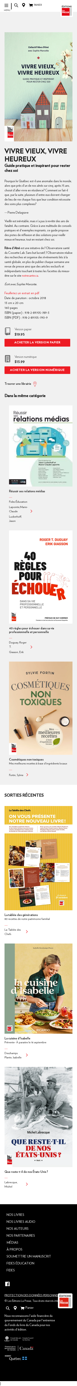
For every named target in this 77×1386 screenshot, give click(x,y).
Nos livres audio (21, 1221)
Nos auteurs (18, 1228)
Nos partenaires (21, 1235)
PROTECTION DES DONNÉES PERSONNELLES (34, 1295)
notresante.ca (30, 275)
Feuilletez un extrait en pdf (22, 293)
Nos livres (15, 1214)
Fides (11, 1270)
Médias (12, 1242)
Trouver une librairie (18, 383)
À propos (14, 1249)
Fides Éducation (20, 1263)
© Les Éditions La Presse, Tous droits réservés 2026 (32, 1301)
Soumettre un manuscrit (29, 1256)
